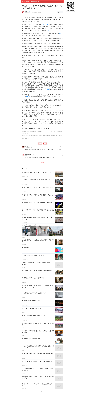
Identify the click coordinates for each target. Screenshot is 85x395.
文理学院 (28, 97)
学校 (48, 90)
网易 (23, 1)
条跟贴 (42, 163)
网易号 (27, 1)
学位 (60, 33)
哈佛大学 (45, 24)
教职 (40, 40)
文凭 (47, 30)
